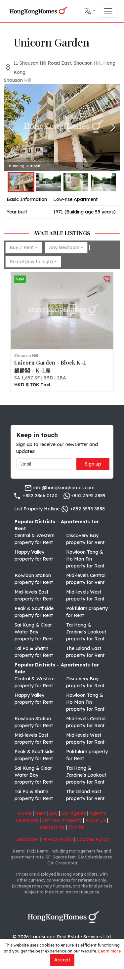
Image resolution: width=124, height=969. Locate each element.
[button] (90, 11)
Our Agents (73, 813)
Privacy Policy (57, 839)
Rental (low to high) (31, 262)
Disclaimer (26, 839)
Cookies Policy (93, 839)
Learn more (109, 951)
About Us (95, 820)
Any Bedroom (64, 247)
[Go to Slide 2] (48, 182)
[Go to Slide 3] (75, 182)
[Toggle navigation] (108, 11)
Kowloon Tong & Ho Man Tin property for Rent (85, 559)
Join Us (76, 827)
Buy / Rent (22, 247)
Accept (62, 960)
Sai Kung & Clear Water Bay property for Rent (34, 632)
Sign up (93, 464)
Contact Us (52, 827)
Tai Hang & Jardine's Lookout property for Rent (86, 632)
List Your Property (62, 820)
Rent (40, 813)
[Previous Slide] (11, 127)
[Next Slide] (112, 127)
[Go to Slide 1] (21, 182)
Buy (53, 813)
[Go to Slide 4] (103, 182)
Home (24, 813)
